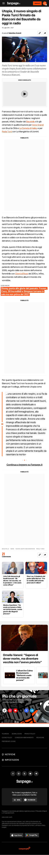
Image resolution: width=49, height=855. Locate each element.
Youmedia (5, 734)
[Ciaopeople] (24, 848)
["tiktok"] (4, 710)
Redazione (40, 737)
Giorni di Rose (21, 273)
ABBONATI (37, 3)
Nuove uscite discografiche (25, 549)
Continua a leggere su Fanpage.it (24, 464)
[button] (45, 33)
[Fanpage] (25, 781)
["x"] (21, 710)
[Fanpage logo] (13, 3)
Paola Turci (7, 131)
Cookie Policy (7, 737)
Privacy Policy (29, 734)
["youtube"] (15, 710)
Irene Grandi (38, 125)
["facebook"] (26, 710)
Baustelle (30, 121)
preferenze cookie (9, 741)
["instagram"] (10, 710)
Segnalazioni (17, 734)
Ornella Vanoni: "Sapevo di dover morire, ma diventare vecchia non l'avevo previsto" (22, 658)
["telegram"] (32, 710)
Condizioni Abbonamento (24, 737)
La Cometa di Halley (28, 128)
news (12, 549)
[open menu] (2, 3)
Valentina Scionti (14, 33)
